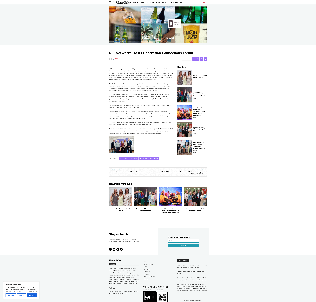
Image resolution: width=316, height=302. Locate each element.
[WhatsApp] (205, 59)
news (138, 59)
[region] (21, 290)
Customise (11, 295)
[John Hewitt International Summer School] (184, 94)
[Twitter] (197, 59)
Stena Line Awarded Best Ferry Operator (127, 172)
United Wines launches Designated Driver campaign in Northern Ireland (182, 173)
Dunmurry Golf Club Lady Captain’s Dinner (200, 129)
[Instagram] (114, 249)
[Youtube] (121, 249)
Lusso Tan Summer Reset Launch (200, 76)
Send (182, 245)
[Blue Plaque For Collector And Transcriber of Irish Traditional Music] (184, 147)
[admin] (111, 59)
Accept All (32, 295)
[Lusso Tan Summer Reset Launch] (184, 77)
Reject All (21, 295)
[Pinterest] (201, 59)
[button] (113, 2)
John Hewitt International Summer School (199, 94)
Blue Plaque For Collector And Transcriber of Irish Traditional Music (199, 146)
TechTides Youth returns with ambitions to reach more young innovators (199, 111)
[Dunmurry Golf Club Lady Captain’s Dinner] (184, 129)
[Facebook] (194, 59)
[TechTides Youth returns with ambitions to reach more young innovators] (184, 112)
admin (116, 59)
